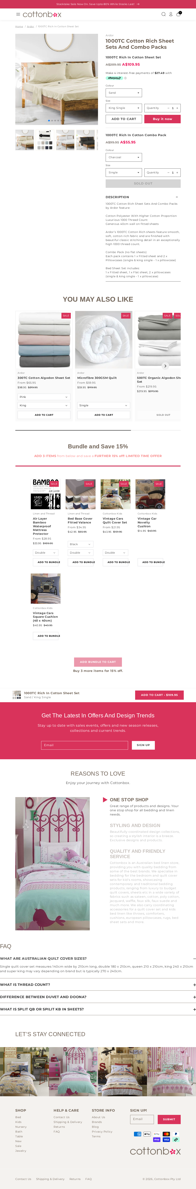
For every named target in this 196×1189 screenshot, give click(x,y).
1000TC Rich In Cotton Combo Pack (136, 135)
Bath (18, 1131)
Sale (18, 1146)
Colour (110, 85)
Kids (18, 1122)
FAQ (57, 1131)
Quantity (153, 108)
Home (19, 26)
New (18, 1141)
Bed (18, 1117)
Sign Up (143, 745)
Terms (96, 1136)
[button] (143, 197)
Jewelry (20, 1151)
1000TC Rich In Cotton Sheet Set (58, 26)
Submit (169, 1119)
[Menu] (18, 14)
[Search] (163, 14)
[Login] (171, 14)
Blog (95, 1127)
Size (108, 100)
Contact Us (62, 1117)
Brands (97, 1122)
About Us (98, 1117)
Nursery (21, 1127)
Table (19, 1136)
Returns (59, 1127)
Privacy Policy (102, 1131)
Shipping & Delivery (68, 1122)
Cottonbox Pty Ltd (167, 1179)
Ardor (30, 26)
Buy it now (162, 119)
